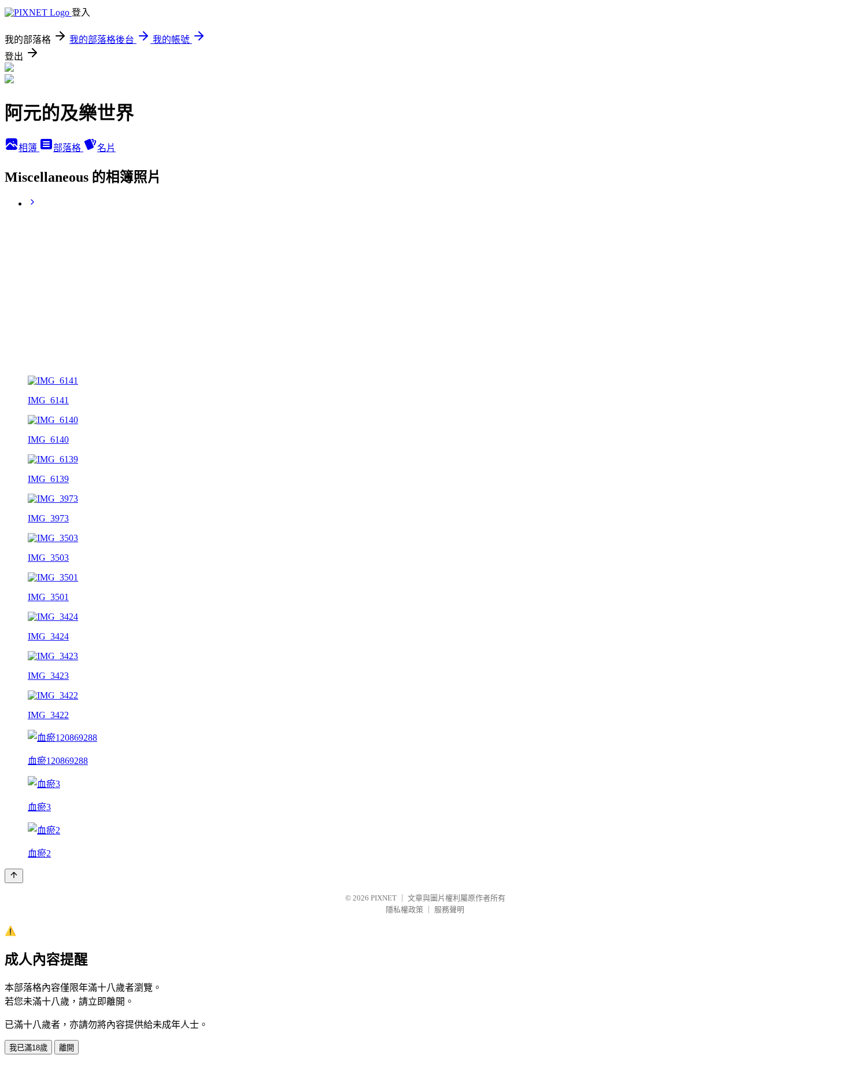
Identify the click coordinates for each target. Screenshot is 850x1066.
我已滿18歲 (28, 1047)
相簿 (29, 148)
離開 (66, 1047)
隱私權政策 (404, 909)
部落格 (68, 148)
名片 (106, 148)
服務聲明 (449, 909)
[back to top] (14, 876)
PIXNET (384, 898)
